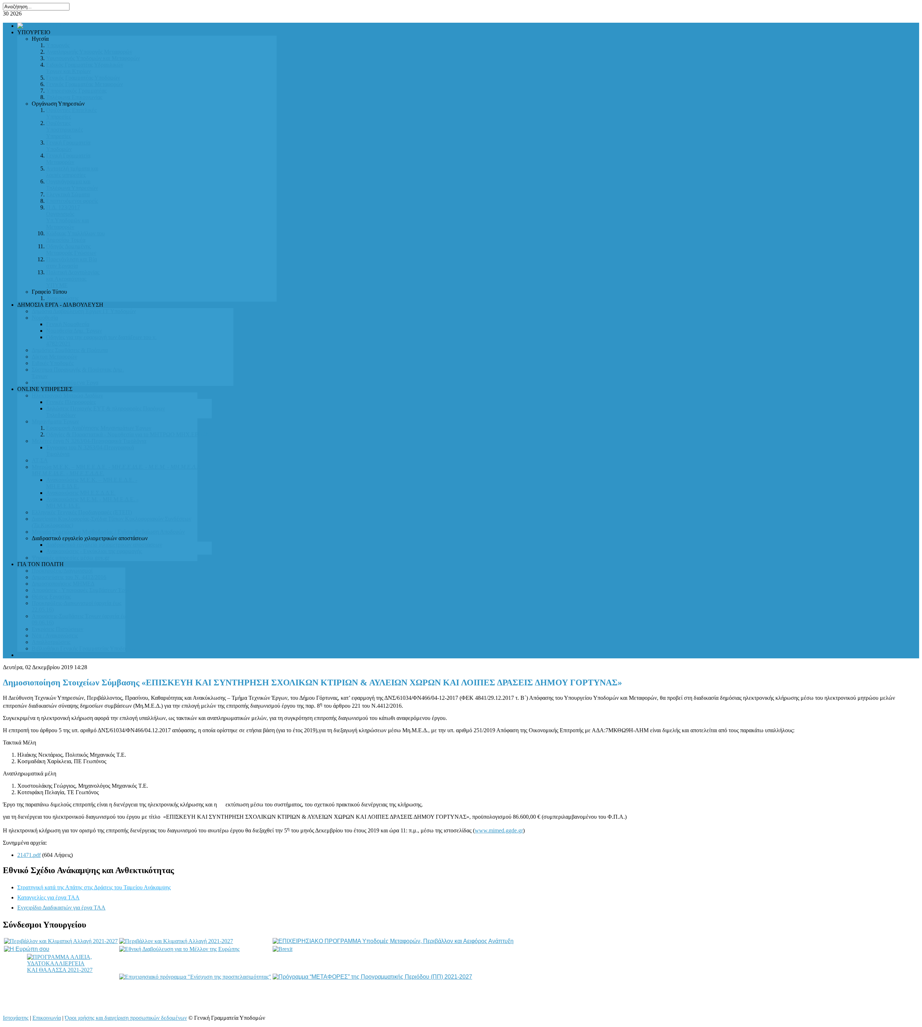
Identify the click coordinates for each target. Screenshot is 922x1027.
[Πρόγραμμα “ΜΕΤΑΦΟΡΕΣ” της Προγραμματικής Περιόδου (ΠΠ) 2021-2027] (372, 977)
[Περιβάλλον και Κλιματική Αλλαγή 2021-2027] (61, 941)
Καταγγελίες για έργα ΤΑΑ (48, 897)
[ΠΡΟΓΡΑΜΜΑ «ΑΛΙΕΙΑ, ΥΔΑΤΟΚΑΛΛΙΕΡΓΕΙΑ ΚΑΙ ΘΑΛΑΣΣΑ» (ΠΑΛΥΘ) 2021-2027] (61, 977)
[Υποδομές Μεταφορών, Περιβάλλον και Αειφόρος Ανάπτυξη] (393, 941)
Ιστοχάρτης (15, 1018)
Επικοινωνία (46, 1018)
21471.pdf (29, 855)
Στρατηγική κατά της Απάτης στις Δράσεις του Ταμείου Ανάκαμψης (94, 887)
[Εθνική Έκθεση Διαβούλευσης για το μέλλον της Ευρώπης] (179, 949)
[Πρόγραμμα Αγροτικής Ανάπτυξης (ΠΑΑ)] (176, 941)
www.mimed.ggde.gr (499, 830)
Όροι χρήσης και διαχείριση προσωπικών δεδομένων (126, 1018)
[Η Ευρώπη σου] (26, 949)
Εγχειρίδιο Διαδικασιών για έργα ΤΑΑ (61, 907)
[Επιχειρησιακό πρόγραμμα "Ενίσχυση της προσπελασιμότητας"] (195, 977)
